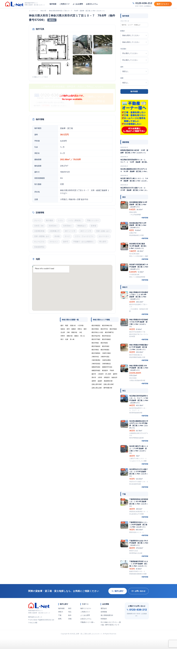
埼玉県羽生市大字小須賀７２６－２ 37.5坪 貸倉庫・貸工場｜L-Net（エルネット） (134, 189)
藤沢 (62, 325)
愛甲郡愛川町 (108, 388)
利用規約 (104, 619)
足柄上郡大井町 (109, 384)
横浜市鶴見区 (96, 325)
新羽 (68, 329)
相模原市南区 (96, 370)
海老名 (63, 329)
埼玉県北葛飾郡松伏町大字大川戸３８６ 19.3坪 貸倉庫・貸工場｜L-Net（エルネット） (133, 170)
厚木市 (94, 377)
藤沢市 (94, 374)
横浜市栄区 (105, 346)
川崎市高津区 (96, 360)
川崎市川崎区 (106, 353)
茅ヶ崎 (72, 339)
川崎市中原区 (105, 357)
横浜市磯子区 (109, 332)
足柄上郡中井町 (97, 384)
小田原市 (101, 374)
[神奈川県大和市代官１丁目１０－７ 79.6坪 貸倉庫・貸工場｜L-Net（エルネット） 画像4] (82, 65)
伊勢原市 (107, 377)
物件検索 (53, 4)
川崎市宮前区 (96, 363)
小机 (80, 332)
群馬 (59, 619)
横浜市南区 (113, 329)
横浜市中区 (104, 329)
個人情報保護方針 (107, 615)
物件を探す (119, 591)
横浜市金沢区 (96, 336)
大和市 (100, 377)
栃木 (69, 615)
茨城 (69, 619)
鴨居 (66, 325)
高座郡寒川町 (108, 381)
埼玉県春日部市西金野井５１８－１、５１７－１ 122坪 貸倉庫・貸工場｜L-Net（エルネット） (134, 161)
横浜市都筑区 (96, 353)
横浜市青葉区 (105, 350)
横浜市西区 (95, 329)
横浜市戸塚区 (96, 339)
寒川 (62, 339)
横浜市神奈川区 (107, 325)
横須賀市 (105, 370)
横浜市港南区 (106, 339)
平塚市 (112, 370)
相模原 (73, 329)
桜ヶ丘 (82, 336)
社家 (66, 339)
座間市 (94, 381)
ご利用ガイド (64, 4)
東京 (69, 608)
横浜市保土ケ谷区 (97, 332)
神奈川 (60, 612)
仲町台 (80, 329)
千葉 (59, 615)
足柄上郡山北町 (97, 388)
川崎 (68, 332)
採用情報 (104, 612)
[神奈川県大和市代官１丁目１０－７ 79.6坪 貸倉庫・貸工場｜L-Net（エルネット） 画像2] (82, 44)
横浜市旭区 (95, 343)
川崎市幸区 (95, 357)
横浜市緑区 (104, 343)
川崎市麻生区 (106, 363)
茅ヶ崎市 (108, 374)
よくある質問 (78, 4)
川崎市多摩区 (106, 360)
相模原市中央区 (107, 367)
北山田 (63, 332)
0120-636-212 (138, 609)
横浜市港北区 (106, 336)
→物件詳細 (144, 217)
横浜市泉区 (95, 350)
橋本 (85, 329)
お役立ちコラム (92, 4)
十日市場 (80, 325)
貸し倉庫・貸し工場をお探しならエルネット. (88, 634)
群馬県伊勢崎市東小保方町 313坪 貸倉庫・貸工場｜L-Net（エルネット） (134, 151)
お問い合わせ (140, 591)
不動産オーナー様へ (87, 622)
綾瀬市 (100, 381)
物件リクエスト (85, 608)
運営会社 (104, 608)
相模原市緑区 (96, 367)
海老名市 (114, 377)
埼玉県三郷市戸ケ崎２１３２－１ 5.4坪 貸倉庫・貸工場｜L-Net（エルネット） (134, 179)
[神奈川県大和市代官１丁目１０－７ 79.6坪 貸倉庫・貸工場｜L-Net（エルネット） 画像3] (102, 44)
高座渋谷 (74, 332)
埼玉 (69, 612)
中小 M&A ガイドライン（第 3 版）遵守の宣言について (111, 623)
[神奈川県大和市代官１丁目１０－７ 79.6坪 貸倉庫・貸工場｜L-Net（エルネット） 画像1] (52, 55)
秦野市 (115, 374)
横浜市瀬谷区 (96, 346)
